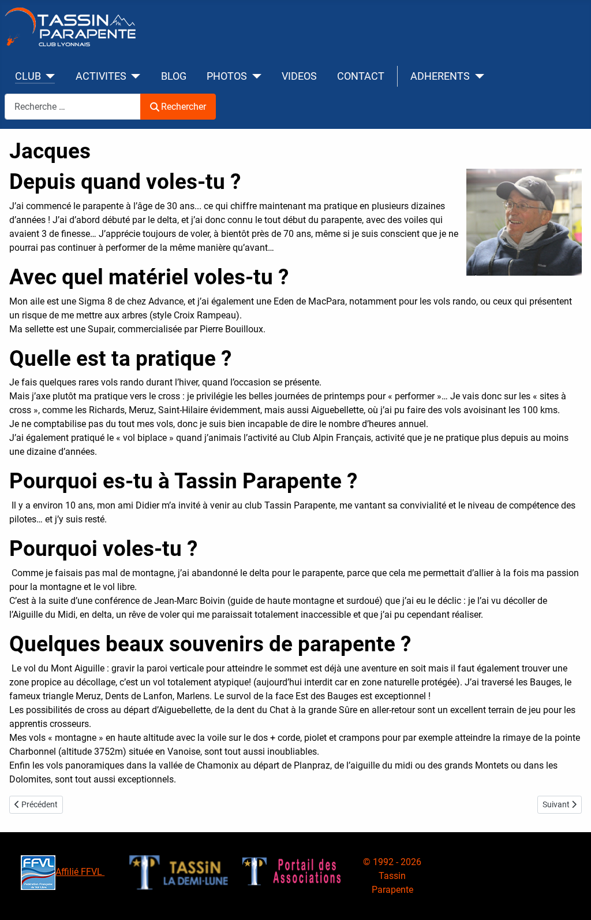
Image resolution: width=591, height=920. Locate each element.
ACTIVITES (101, 76)
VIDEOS (299, 76)
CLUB (28, 76)
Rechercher (183, 106)
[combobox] (73, 107)
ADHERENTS (440, 76)
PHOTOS (227, 76)
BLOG (173, 76)
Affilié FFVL (79, 871)
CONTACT (360, 76)
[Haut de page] (571, 898)
